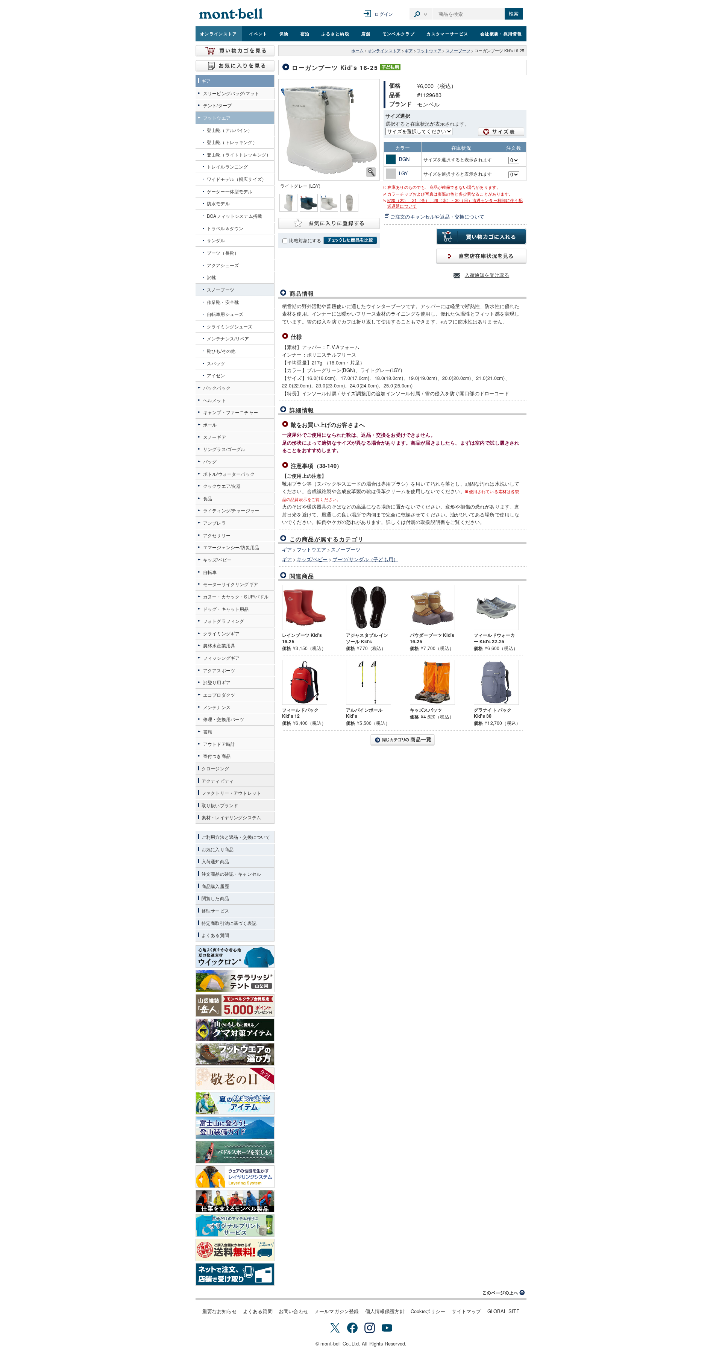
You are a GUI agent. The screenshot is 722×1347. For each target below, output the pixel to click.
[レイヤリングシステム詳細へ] (235, 1176)
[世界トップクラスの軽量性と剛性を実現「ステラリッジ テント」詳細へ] (235, 981)
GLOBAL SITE (503, 1311)
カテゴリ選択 (421, 14)
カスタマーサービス (447, 33)
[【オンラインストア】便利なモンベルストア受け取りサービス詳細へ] (235, 1274)
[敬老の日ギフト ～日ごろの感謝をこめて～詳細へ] (235, 1079)
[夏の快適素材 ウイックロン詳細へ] (235, 956)
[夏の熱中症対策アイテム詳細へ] (235, 1103)
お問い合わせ (293, 1311)
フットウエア (429, 50)
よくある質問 (258, 1311)
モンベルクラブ (398, 33)
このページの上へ (503, 1293)
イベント (258, 33)
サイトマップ (466, 1311)
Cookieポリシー (428, 1311)
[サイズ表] (501, 132)
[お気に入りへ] (235, 65)
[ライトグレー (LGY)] (329, 130)
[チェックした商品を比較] (350, 240)
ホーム (357, 50)
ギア (409, 50)
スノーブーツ (458, 50)
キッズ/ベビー (312, 559)
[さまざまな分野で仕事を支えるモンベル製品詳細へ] (235, 1201)
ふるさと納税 (335, 33)
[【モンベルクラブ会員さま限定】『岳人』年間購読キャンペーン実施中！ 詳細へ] (235, 1005)
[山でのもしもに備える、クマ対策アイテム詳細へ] (235, 1030)
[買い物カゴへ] (235, 50)
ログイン (384, 14)
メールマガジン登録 (336, 1311)
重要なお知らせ (219, 1311)
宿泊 (305, 33)
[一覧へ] (402, 740)
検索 (514, 14)
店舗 (366, 33)
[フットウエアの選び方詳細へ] (235, 1054)
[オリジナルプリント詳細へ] (235, 1225)
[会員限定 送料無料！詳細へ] (235, 1250)
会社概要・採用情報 (501, 33)
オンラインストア (218, 33)
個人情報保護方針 (385, 1311)
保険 (284, 33)
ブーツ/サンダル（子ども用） (365, 559)
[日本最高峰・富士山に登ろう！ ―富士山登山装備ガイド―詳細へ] (235, 1127)
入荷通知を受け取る (487, 274)
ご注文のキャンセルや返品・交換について (437, 216)
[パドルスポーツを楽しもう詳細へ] (235, 1152)
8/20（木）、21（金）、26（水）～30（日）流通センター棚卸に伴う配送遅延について (455, 203)
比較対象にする (305, 240)
